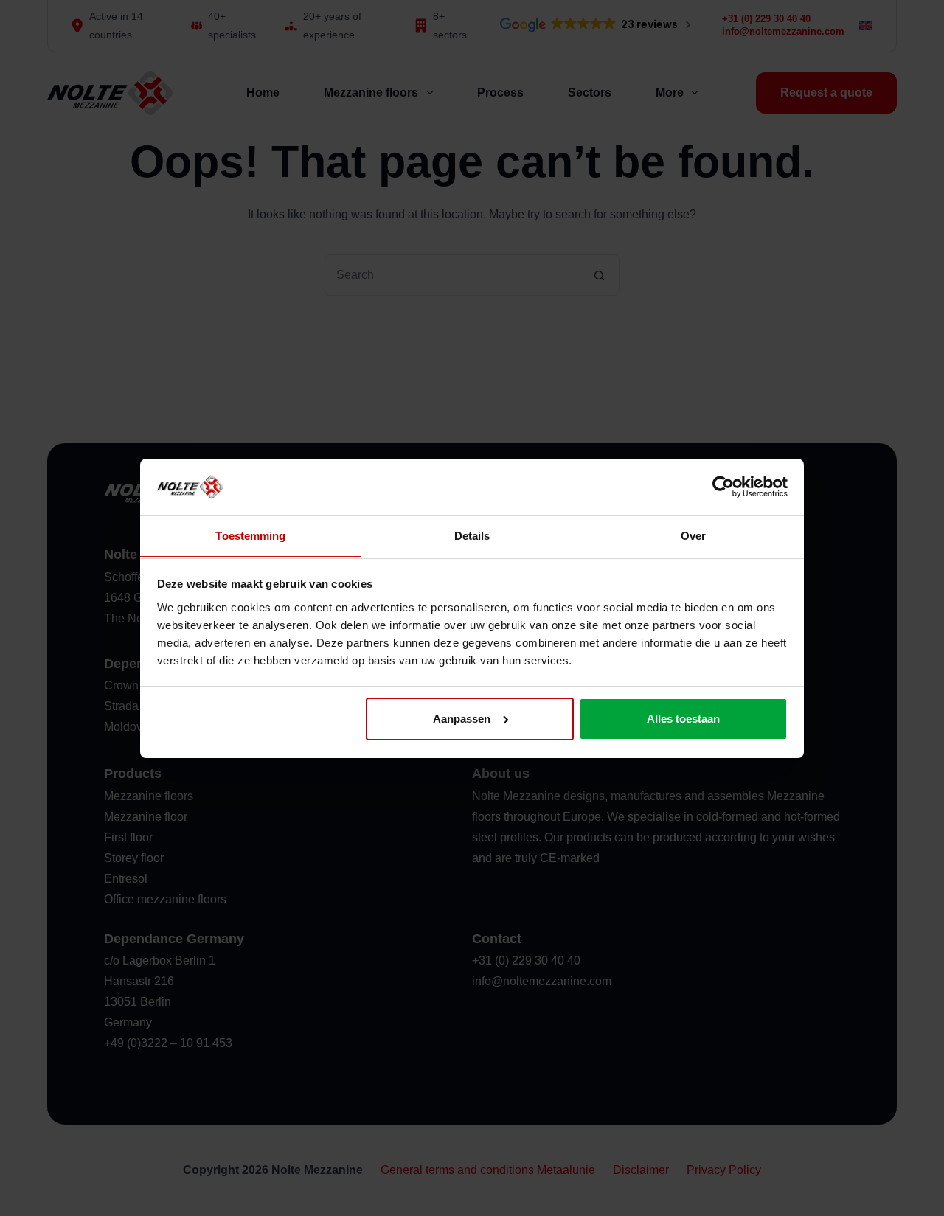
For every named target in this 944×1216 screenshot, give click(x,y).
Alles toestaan (683, 718)
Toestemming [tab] (250, 535)
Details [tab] (472, 535)
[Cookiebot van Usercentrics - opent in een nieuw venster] (723, 487)
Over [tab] (693, 535)
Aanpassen (461, 718)
